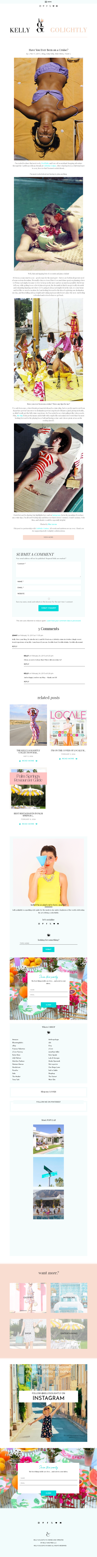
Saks (13, 1073)
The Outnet (52, 1076)
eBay (14, 1046)
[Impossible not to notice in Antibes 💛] (48, 1403)
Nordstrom (16, 1067)
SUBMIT (48, 949)
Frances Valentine (18, 1049)
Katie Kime (16, 1055)
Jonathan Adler (53, 1052)
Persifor (15, 1070)
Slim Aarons (52, 524)
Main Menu (59, 54)
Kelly (26, 656)
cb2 (49, 1042)
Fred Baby (45, 163)
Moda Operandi (54, 1061)
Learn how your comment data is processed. (64, 621)
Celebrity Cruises (49, 166)
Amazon (15, 1039)
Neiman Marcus (18, 1064)
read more (28, 761)
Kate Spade (52, 1055)
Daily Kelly (50, 54)
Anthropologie (53, 1039)
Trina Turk (15, 1079)
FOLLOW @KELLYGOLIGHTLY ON (48, 1393)
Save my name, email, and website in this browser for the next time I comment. (44, 602)
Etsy (50, 1046)
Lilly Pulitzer (16, 1058)
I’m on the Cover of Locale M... (68, 750)
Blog (43, 54)
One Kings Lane (54, 1067)
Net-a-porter (53, 1064)
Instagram (56, 515)
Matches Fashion (18, 1061)
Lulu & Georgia (53, 1058)
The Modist (16, 1076)
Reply (14, 646)
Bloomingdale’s (17, 1042)
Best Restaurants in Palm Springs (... (28, 814)
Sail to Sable (52, 1070)
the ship (20, 415)
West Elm (51, 1079)
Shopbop (51, 1073)
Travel (67, 54)
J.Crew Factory (17, 1052)
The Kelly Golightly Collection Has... (28, 751)
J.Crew (50, 1049)
